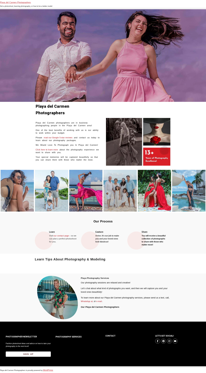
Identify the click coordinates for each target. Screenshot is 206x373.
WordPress (48, 370)
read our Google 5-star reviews (58, 138)
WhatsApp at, (87, 301)
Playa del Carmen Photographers (15, 2)
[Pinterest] (163, 341)
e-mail (99, 301)
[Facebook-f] (157, 341)
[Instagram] (169, 341)
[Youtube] (175, 341)
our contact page (61, 236)
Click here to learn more (47, 150)
